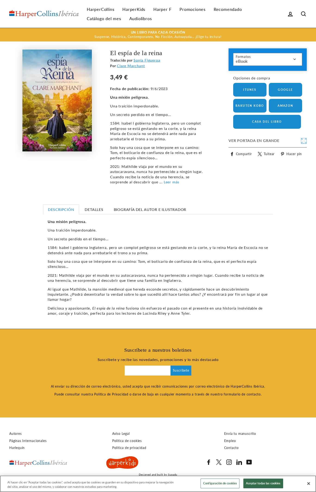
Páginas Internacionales (27, 441)
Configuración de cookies (220, 483)
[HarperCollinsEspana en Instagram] (229, 462)
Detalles (94, 209)
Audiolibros (140, 18)
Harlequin (17, 448)
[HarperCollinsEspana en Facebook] (208, 462)
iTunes (249, 89)
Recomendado (228, 9)
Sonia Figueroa (146, 60)
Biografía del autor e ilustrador (150, 209)
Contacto (231, 448)
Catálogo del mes (104, 18)
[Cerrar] (309, 483)
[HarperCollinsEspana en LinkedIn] (239, 462)
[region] (158, 484)
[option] (158, 34)
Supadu (172, 474)
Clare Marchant (131, 65)
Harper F (162, 9)
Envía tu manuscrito (240, 434)
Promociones (193, 9)
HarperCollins (100, 9)
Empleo (230, 441)
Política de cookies (127, 441)
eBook (242, 61)
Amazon (285, 105)
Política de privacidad (129, 448)
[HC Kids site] (122, 463)
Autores (15, 434)
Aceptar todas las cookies (263, 483)
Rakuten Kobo (249, 105)
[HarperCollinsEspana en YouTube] (249, 462)
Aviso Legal (121, 434)
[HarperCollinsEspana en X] (219, 462)
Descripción (61, 209)
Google (285, 89)
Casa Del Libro (267, 121)
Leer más (171, 182)
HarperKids (133, 9)
